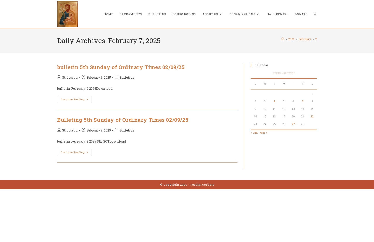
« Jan (254, 133)
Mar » (263, 133)
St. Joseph (70, 77)
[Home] (282, 39)
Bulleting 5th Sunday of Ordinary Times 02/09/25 (122, 119)
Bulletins (127, 77)
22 (312, 116)
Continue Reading (76, 100)
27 (293, 124)
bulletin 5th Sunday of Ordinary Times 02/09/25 (121, 67)
